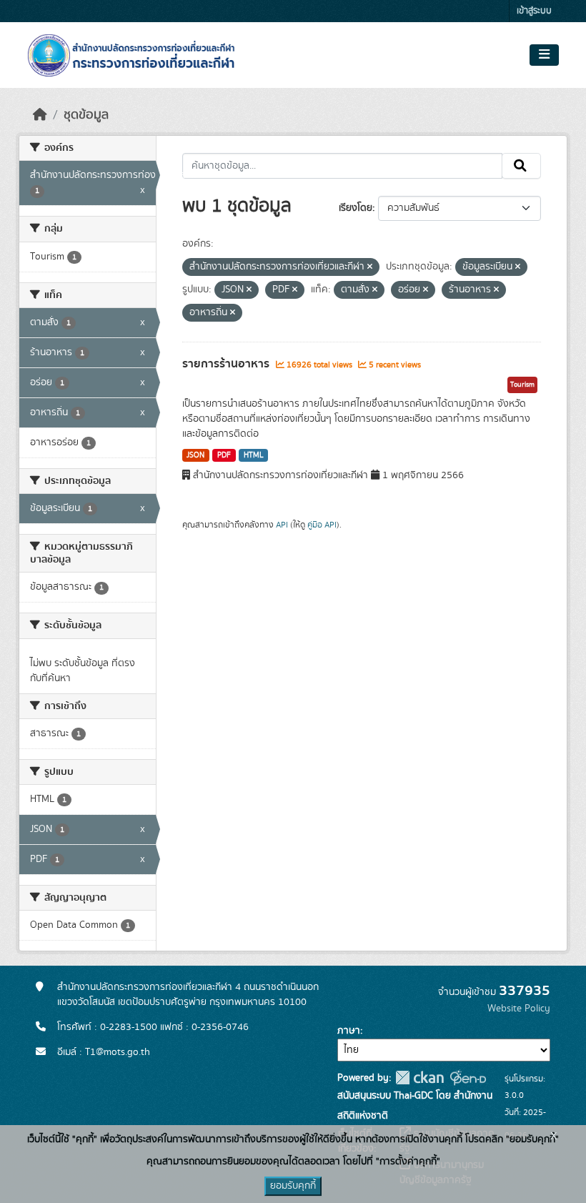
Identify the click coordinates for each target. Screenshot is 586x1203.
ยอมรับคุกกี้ (293, 1186)
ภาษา (348, 1031)
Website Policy (518, 1008)
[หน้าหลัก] (40, 115)
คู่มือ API (322, 524)
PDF (224, 455)
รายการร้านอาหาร (227, 364)
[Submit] (521, 166)
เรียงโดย (355, 208)
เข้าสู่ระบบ (534, 11)
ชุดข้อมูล (86, 115)
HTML (254, 455)
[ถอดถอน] (369, 267)
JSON (195, 455)
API (282, 524)
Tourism (522, 385)
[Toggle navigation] (544, 55)
